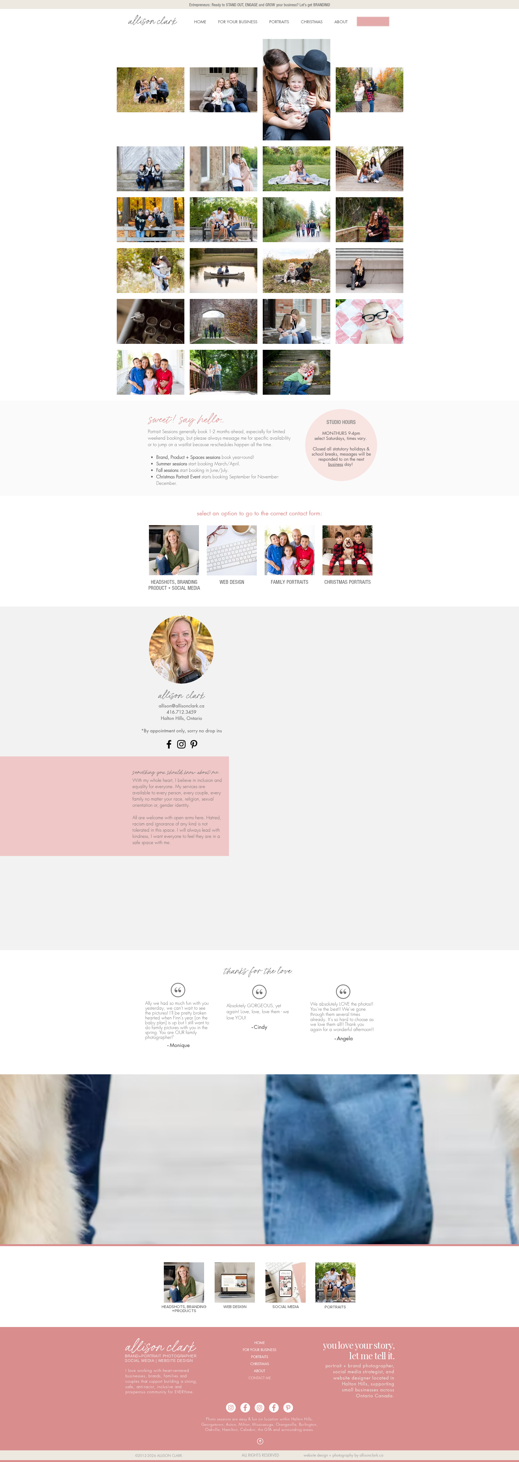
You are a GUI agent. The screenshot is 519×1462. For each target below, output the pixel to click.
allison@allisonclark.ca (181, 706)
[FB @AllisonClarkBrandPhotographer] (245, 1407)
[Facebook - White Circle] (274, 1407)
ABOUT (259, 1370)
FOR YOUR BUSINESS (259, 1349)
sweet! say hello (183, 419)
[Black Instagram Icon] (181, 744)
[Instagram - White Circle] (259, 1407)
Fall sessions (167, 470)
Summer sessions (171, 463)
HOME (259, 1342)
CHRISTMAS (259, 1363)
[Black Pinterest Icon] (193, 744)
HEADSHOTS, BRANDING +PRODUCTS (184, 1308)
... (222, 419)
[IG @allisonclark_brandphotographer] (231, 1407)
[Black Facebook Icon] (169, 744)
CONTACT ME (259, 1377)
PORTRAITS (259, 1356)
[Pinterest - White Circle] (288, 1407)
